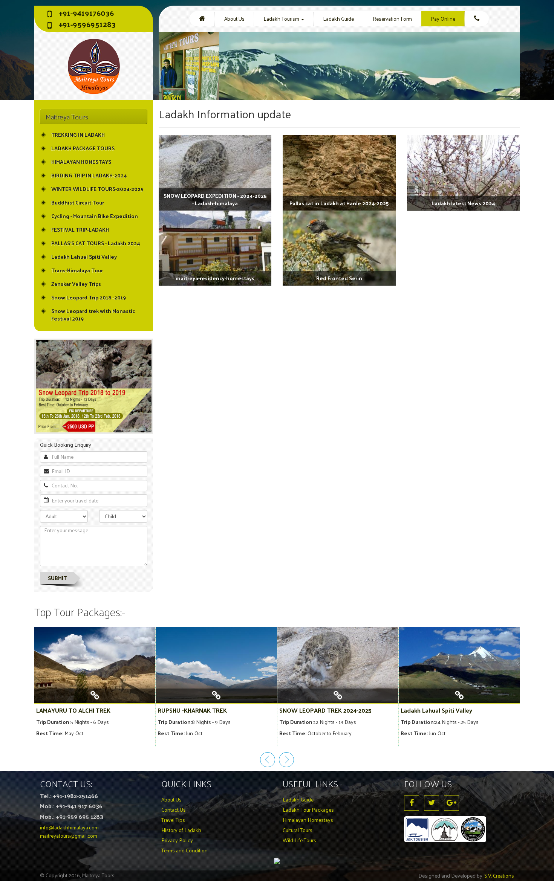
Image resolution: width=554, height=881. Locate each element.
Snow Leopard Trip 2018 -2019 (88, 297)
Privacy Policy (177, 840)
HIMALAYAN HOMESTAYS (81, 161)
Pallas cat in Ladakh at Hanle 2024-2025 (339, 203)
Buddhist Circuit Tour (77, 202)
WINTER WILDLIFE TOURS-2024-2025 (97, 189)
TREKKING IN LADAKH (78, 134)
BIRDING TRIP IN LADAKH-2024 (89, 175)
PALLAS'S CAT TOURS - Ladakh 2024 (95, 243)
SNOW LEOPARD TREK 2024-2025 (325, 710)
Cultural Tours (297, 830)
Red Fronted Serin (339, 278)
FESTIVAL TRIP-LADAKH (80, 229)
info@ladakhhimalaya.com (69, 827)
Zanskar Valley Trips (76, 284)
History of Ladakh (181, 830)
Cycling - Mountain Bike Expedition (94, 216)
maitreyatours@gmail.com (68, 835)
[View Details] (94, 698)
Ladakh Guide (338, 18)
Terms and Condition (184, 850)
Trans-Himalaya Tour (77, 270)
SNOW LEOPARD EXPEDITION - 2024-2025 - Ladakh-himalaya (215, 199)
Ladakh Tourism (281, 18)
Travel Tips (173, 820)
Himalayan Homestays (308, 820)
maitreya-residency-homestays (215, 278)
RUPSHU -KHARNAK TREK (192, 710)
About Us (234, 18)
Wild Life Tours (299, 840)
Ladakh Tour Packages (308, 809)
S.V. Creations (499, 875)
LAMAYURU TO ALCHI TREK (73, 710)
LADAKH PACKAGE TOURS (83, 148)
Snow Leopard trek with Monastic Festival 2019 (93, 314)
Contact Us (173, 809)
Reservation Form (392, 18)
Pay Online (443, 18)
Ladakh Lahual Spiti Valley (84, 256)
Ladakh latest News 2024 (463, 203)
